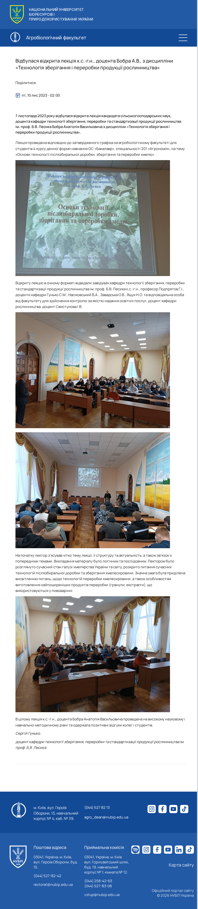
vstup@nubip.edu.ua (102, 894)
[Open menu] (183, 37)
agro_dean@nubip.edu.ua (106, 817)
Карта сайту (181, 865)
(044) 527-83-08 (98, 885)
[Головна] (18, 856)
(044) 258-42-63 (98, 880)
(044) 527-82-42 (47, 875)
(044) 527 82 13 (97, 807)
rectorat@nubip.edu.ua (53, 884)
